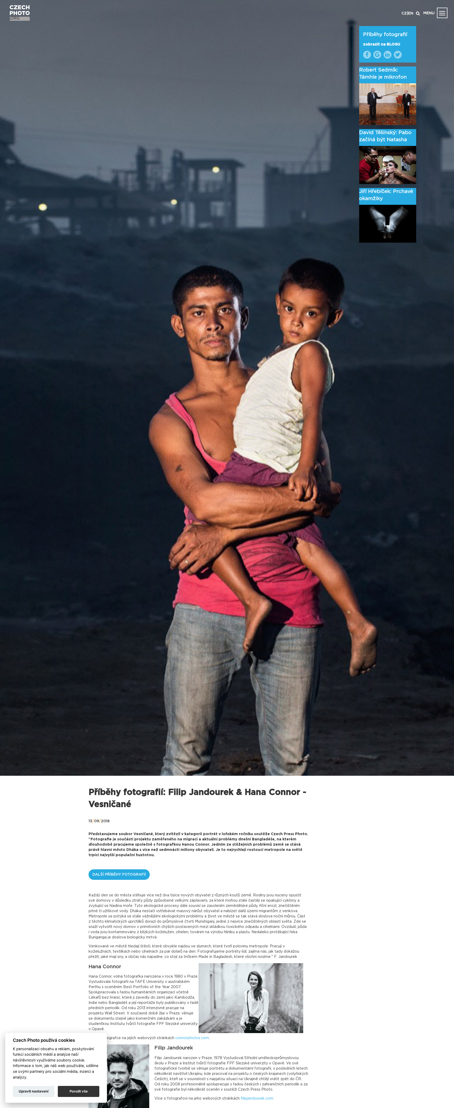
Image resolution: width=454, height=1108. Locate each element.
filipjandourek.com (257, 1098)
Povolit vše (79, 1091)
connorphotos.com (192, 1038)
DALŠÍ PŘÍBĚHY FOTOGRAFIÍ (119, 874)
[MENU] (442, 13)
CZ (404, 13)
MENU (429, 13)
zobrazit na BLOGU (381, 44)
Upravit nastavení (33, 1091)
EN (410, 13)
